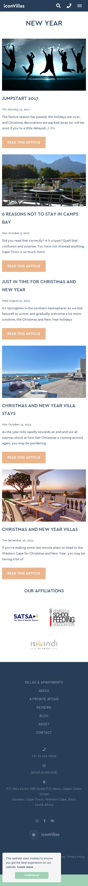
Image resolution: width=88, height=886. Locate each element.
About (44, 724)
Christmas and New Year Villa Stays (38, 409)
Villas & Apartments (44, 682)
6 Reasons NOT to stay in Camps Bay (40, 218)
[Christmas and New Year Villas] (44, 495)
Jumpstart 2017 (20, 98)
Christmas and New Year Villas (40, 529)
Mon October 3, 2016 (15, 233)
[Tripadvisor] (52, 821)
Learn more (25, 867)
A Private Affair (44, 699)
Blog (43, 716)
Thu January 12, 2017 (16, 109)
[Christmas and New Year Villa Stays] (44, 372)
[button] (58, 6)
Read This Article (23, 142)
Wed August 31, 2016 (16, 300)
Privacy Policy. (76, 856)
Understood (31, 875)
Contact (44, 733)
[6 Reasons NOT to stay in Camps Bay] (44, 180)
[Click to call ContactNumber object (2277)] (69, 6)
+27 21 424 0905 (44, 756)
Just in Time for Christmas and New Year (39, 285)
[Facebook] (44, 821)
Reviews (44, 707)
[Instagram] (37, 821)
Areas (44, 691)
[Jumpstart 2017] (44, 64)
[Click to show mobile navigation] (81, 6)
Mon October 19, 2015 (16, 424)
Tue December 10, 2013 (17, 540)
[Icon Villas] (12, 6)
